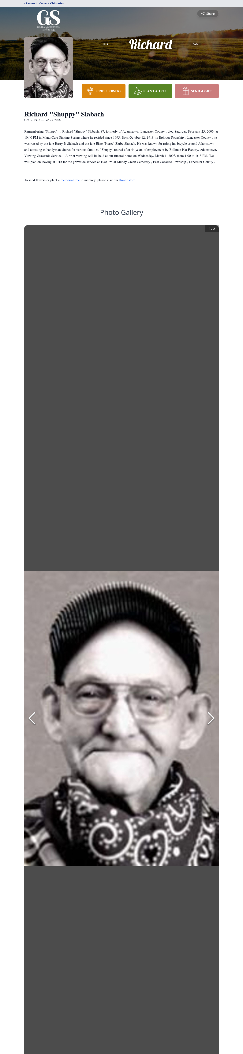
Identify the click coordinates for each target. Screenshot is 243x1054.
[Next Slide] (211, 718)
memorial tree (70, 179)
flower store (127, 179)
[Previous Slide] (31, 718)
